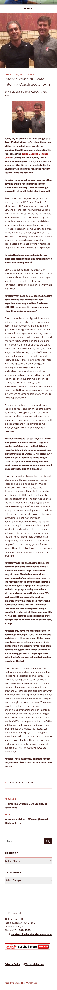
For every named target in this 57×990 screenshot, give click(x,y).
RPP (32, 75)
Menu (30, 8)
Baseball (15, 782)
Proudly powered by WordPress (21, 982)
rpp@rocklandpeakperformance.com (31, 934)
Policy (17, 964)
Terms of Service (34, 964)
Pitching (27, 782)
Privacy (9, 964)
